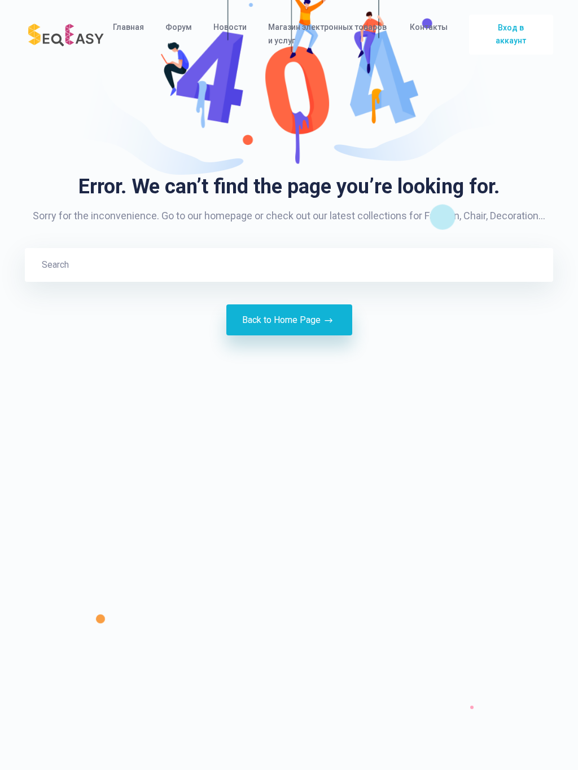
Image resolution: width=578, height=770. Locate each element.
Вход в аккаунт (511, 34)
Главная (129, 27)
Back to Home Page (281, 320)
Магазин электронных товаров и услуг (327, 34)
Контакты (429, 27)
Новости (230, 27)
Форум (179, 27)
